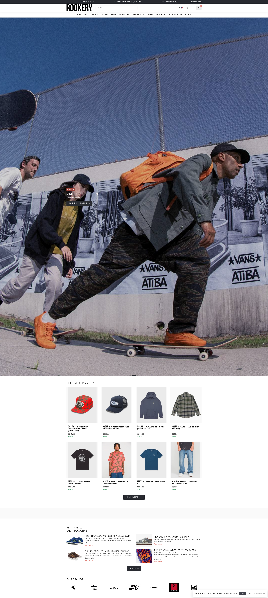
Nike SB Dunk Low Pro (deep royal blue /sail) (107, 536)
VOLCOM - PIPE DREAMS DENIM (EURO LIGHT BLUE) (184, 483)
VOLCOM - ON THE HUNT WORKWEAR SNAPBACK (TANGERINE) (78, 429)
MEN (86, 15)
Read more (89, 545)
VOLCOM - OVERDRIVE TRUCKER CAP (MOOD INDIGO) (116, 428)
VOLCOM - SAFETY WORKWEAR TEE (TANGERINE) (115, 483)
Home (79, 15)
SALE (150, 15)
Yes (242, 593)
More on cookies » (259, 593)
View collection (132, 497)
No (250, 593)
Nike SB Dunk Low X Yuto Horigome (171, 537)
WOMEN (95, 15)
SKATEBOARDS (138, 15)
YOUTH (104, 15)
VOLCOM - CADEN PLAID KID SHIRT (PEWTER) (185, 428)
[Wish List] (192, 8)
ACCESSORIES (124, 15)
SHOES (113, 15)
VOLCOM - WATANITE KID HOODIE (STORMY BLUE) (150, 428)
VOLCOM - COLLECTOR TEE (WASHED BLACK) (79, 483)
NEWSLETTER (161, 15)
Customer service (196, 2)
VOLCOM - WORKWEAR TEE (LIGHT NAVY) (151, 483)
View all (132, 568)
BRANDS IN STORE (175, 15)
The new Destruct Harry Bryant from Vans (107, 551)
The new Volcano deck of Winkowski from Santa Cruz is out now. (176, 551)
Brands (188, 15)
